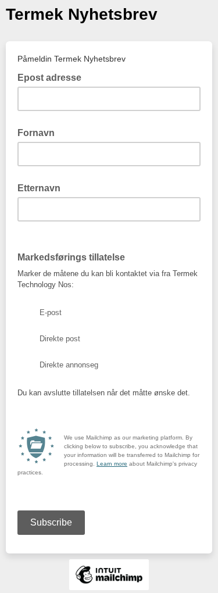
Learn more (112, 463)
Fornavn (36, 133)
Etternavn (38, 188)
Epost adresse (52, 76)
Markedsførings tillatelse (74, 256)
